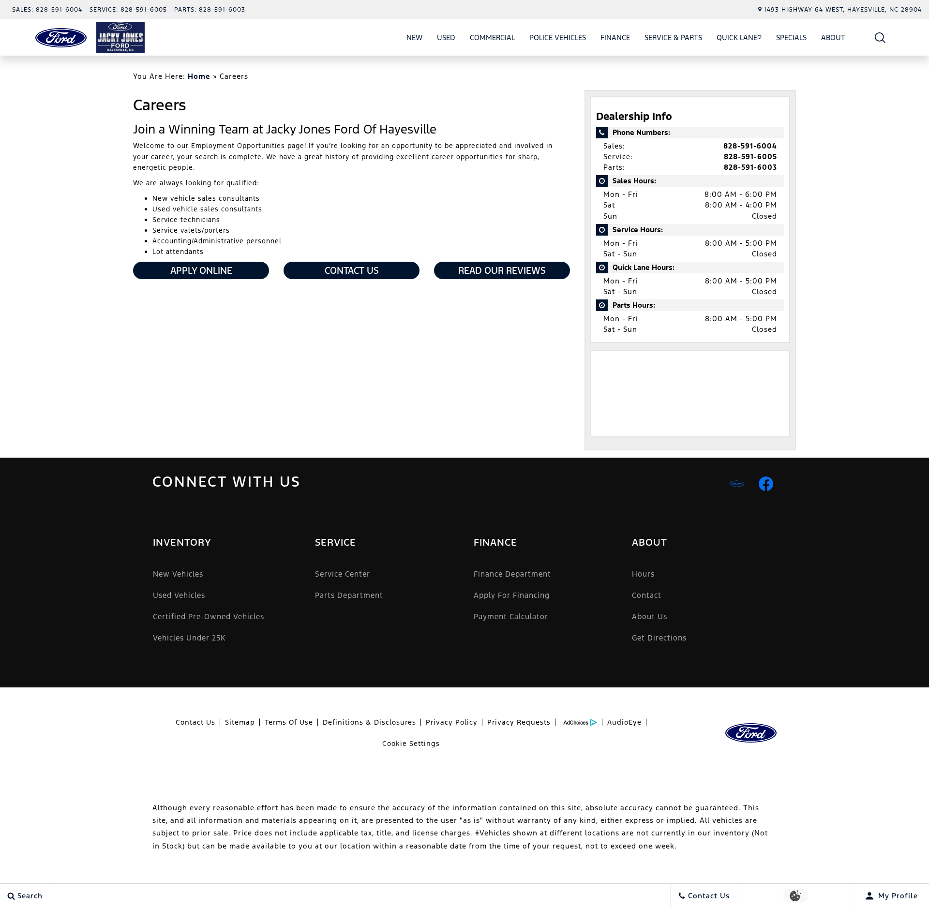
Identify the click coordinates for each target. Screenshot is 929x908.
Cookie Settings (411, 743)
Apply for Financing (512, 595)
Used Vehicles (179, 595)
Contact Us (352, 270)
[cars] (737, 483)
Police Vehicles (557, 37)
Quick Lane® (739, 37)
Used (446, 37)
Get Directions (659, 637)
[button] (880, 37)
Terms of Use (289, 722)
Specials (791, 37)
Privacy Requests (519, 722)
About (833, 37)
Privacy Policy (452, 722)
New (414, 37)
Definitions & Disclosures (369, 722)
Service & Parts (673, 37)
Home (199, 76)
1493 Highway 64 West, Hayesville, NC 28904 (843, 10)
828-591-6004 (750, 145)
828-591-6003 (750, 167)
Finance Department (512, 574)
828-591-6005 (750, 156)
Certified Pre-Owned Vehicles (208, 616)
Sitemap (240, 722)
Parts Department (349, 595)
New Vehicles (178, 574)
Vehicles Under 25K (189, 637)
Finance (615, 37)
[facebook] (766, 483)
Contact (646, 595)
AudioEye (624, 722)
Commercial (492, 37)
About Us (649, 616)
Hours (643, 574)
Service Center (342, 574)
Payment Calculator (511, 616)
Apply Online (201, 270)
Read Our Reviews (502, 270)
